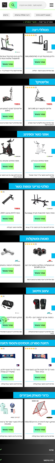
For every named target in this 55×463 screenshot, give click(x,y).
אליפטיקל (42, 82)
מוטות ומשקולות (37, 238)
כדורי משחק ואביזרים (34, 395)
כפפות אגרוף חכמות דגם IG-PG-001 (40, 318)
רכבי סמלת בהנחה (22, 15)
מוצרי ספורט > (30, 22)
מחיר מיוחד (7, 64)
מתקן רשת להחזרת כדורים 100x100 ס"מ (40, 423)
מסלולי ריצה (40, 29)
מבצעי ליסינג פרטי (43, 15)
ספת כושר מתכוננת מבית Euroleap (39, 213)
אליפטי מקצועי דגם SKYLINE (39, 108)
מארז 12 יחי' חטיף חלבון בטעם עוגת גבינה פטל (39, 370)
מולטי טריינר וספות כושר (32, 186)
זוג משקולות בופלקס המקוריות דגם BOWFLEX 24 (39, 266)
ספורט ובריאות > (45, 22)
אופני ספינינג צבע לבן (39, 161)
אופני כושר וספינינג (36, 134)
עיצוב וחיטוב (40, 290)
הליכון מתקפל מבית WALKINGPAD (39, 56)
